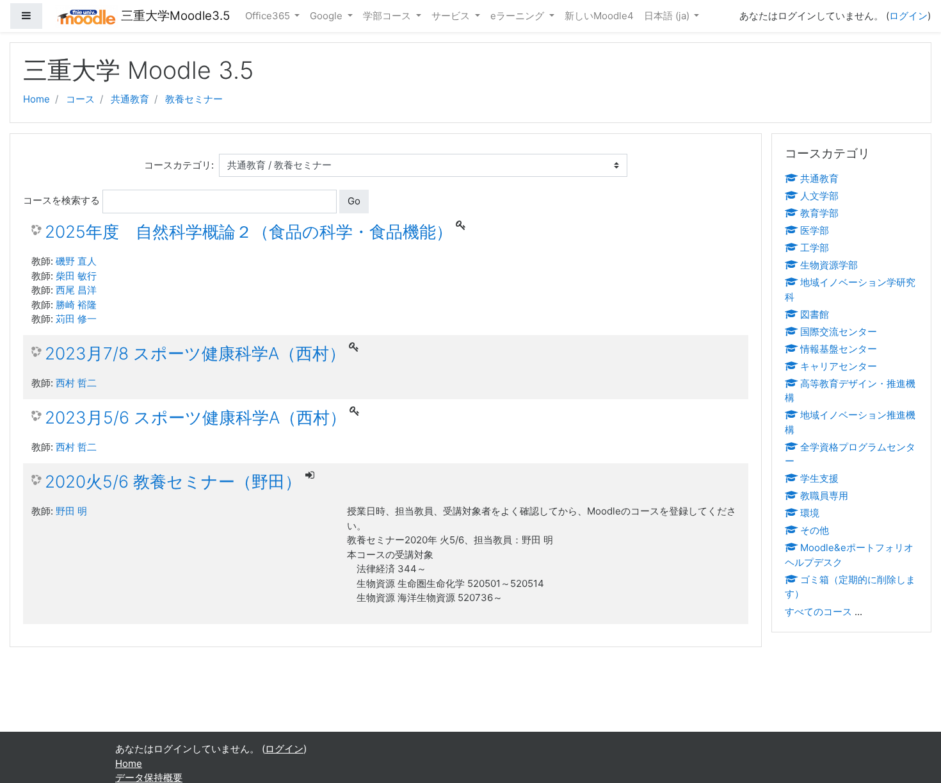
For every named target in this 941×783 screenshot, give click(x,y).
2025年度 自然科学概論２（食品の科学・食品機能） (249, 232)
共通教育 (130, 99)
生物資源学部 (829, 265)
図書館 (814, 314)
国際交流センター (838, 332)
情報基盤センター (838, 349)
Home (36, 99)
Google (327, 16)
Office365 (269, 16)
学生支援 (819, 478)
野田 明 (71, 511)
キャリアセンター (838, 366)
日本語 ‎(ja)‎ (668, 16)
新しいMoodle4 (599, 16)
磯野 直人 (76, 261)
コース (80, 99)
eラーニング (518, 16)
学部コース (388, 16)
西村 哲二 (76, 383)
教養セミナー (194, 99)
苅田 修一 (76, 319)
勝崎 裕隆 (76, 305)
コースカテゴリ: (179, 165)
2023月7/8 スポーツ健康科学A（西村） (195, 353)
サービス (451, 16)
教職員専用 (824, 496)
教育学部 (819, 213)
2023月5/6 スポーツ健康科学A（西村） (195, 417)
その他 (814, 530)
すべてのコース (818, 612)
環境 (809, 513)
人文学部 (819, 196)
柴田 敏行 (76, 276)
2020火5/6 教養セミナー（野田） (173, 481)
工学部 (814, 248)
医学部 (814, 230)
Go (354, 201)
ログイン (908, 16)
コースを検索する (61, 200)
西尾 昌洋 (76, 290)
